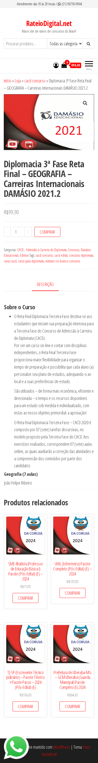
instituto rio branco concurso (62, 261)
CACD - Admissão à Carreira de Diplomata (42, 249)
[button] (85, 103)
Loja (18, 81)
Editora (24, 255)
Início (7, 81)
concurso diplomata (81, 255)
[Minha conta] (56, 65)
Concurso (73, 249)
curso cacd (10, 261)
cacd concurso (34, 81)
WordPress (61, 747)
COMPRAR (47, 232)
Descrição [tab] (45, 284)
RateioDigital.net (49, 23)
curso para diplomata (31, 261)
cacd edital (61, 255)
